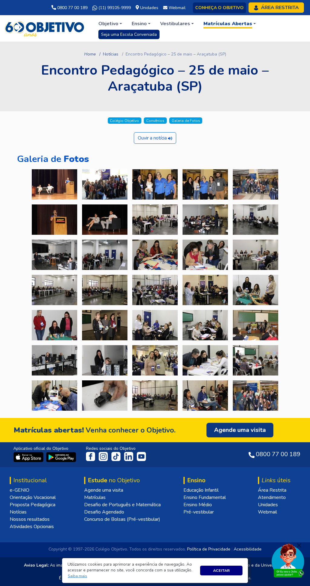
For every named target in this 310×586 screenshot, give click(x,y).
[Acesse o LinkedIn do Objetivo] (129, 456)
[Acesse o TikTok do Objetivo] (116, 456)
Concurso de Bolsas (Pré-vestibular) (122, 519)
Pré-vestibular (198, 512)
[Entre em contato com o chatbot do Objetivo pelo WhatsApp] (288, 560)
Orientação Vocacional (33, 497)
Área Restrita (272, 490)
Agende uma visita (103, 490)
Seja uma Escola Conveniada (129, 34)
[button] (78, 576)
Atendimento (272, 497)
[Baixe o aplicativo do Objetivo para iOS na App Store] (29, 456)
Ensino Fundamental (204, 497)
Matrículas (95, 497)
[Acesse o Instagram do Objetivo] (103, 456)
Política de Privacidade (208, 549)
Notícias (110, 54)
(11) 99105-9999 (114, 8)
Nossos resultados (30, 519)
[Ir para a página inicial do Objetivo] (45, 28)
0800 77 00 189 (71, 8)
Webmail (267, 512)
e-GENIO (19, 490)
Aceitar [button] (221, 570)
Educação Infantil (201, 490)
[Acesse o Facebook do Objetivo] (91, 456)
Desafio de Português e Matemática (122, 504)
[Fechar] (299, 545)
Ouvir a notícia (153, 138)
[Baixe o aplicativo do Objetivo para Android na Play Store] (61, 456)
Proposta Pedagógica (32, 504)
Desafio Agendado (104, 512)
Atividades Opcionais (32, 526)
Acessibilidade (248, 549)
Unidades (268, 504)
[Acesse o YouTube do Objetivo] (141, 456)
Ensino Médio (197, 504)
